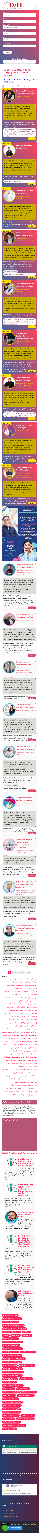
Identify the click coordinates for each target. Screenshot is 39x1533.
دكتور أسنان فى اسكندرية (10, 1315)
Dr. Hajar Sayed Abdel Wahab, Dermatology (23, 379)
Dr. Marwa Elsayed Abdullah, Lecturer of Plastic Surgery (25, 285)
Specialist (6, 25)
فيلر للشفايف (16, 1094)
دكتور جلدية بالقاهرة (28, 1415)
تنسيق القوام (11, 985)
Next (22, 973)
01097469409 (8, 1511)
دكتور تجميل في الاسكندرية (11, 1345)
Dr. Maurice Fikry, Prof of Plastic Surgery (24, 426)
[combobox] (19, 21)
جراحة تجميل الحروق (16, 979)
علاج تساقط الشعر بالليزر (29, 1079)
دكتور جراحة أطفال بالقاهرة (27, 1392)
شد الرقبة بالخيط (18, 1001)
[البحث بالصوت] (5, 1528)
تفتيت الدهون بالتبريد (30, 1051)
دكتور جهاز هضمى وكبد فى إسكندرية (14, 1358)
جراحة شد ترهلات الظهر (13, 1029)
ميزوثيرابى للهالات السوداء (29, 1094)
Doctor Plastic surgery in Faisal (25, 570)
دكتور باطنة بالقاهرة (23, 1388)
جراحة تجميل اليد (17, 982)
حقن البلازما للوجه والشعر (17, 994)
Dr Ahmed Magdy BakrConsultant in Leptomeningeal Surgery (24, 336)
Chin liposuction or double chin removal (25, 1215)
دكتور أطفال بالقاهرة (9, 1382)
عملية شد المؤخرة (31, 1088)
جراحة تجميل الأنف (31, 985)
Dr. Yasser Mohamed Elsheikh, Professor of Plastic (23, 665)
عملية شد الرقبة (17, 1004)
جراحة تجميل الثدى (31, 1026)
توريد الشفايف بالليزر (17, 1057)
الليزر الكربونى (9, 1041)
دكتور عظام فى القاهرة (9, 1428)
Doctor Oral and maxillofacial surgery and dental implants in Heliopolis (18, 674)
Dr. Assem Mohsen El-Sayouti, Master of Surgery (25, 234)
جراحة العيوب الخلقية (20, 988)
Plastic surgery (22, 86)
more (6, 1179)
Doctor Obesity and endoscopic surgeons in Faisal (25, 573)
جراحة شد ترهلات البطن (29, 1029)
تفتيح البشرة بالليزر (16, 1048)
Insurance (6, 43)
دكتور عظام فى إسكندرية (28, 1352)
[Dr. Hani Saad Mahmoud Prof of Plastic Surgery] (19, 533)
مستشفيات (26, 1332)
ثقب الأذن (7, 1057)
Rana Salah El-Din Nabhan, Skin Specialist (24, 146)
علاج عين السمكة (15, 1079)
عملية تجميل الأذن (16, 1085)
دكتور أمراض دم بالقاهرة (10, 1398)
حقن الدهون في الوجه (30, 1004)
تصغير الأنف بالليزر (20, 1041)
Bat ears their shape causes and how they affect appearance (26, 1269)
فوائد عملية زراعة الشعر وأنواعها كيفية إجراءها (26, 1293)
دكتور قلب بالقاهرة (8, 1388)
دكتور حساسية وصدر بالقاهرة (12, 1405)
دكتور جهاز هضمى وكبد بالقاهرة (12, 1402)
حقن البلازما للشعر (11, 1060)
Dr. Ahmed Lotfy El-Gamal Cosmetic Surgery (24, 192)
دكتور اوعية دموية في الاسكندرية (12, 1348)
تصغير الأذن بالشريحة (10, 1044)
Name (5, 12)
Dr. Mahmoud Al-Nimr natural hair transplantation (25, 748)
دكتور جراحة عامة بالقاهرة (11, 1415)
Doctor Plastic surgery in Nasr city (26, 710)
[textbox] (19, 39)
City (4, 31)
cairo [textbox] (5, 34)
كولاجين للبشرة (32, 997)
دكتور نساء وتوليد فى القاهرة (25, 1418)
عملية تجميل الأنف (21, 1082)
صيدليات (6, 1335)
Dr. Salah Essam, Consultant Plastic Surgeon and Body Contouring (25, 885)
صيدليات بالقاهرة (8, 1418)
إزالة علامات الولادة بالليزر (15, 1019)
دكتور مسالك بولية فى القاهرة (11, 1422)
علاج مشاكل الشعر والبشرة (18, 1010)
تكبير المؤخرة (32, 1054)
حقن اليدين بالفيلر (31, 1063)
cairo (15, 86)
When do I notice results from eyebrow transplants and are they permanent (25, 1190)
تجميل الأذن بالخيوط (30, 1048)
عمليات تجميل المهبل (30, 1085)
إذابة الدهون (15, 1016)
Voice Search (5, 1524)
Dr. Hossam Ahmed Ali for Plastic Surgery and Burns (24, 566)
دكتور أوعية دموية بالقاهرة (26, 1395)
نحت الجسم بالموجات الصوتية (14, 1088)
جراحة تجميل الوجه (31, 979)
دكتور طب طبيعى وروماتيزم (11, 1332)
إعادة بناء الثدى (32, 1022)
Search (7, 52)
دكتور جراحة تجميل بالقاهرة (11, 1412)
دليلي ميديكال (27, 1335)
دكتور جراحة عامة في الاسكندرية (12, 1342)
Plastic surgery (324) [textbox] (10, 27)
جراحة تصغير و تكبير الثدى (29, 1035)
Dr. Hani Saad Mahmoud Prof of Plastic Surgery (24, 468)
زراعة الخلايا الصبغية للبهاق (28, 1069)
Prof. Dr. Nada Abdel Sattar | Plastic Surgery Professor (25, 615)
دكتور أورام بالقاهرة (9, 1395)
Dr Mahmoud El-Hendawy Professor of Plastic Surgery (25, 92)
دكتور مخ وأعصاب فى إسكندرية (12, 1375)
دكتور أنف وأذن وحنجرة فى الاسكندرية (14, 1328)
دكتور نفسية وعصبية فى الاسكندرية (13, 1325)
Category (6, 19)
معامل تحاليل (15, 1335)
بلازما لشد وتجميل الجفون (28, 1016)
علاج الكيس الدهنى (31, 1076)
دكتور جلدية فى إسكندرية (26, 1365)
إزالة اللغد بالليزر (32, 994)
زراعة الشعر (5, 1069)
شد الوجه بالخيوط (17, 991)
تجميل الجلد (33, 988)
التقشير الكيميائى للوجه (13, 1038)
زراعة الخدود (22, 1066)
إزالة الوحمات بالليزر (31, 1019)
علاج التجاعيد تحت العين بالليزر (14, 1076)
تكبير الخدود (8, 1004)
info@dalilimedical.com (11, 1516)
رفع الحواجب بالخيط (30, 991)
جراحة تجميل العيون (30, 982)
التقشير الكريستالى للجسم (29, 1038)
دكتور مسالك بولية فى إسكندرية (12, 1362)
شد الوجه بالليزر (20, 1007)
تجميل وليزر (20, 985)
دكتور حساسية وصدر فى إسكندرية (13, 1372)
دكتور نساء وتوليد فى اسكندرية (12, 1318)
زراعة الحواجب (32, 1066)
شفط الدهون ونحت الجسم (10, 1035)
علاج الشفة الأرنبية (18, 1073)
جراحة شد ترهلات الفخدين (28, 1032)
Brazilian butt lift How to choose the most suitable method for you (25, 1162)
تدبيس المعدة (22, 1044)
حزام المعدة (22, 1060)
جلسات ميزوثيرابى (31, 1013)
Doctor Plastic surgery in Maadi (25, 620)
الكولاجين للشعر (32, 1041)
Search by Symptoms (19, 59)
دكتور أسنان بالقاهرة (26, 1378)
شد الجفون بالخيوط (31, 1001)
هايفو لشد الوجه (8, 1013)
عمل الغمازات (32, 1082)
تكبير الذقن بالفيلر (16, 1051)
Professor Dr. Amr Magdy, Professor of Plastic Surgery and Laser (25, 928)
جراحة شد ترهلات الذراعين (10, 1032)
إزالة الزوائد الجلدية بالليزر (17, 1022)
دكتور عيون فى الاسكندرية (10, 1322)
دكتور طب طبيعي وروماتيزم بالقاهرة (14, 1425)
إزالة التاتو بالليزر (20, 1013)
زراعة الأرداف (20, 1063)
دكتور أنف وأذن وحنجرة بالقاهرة (13, 1385)
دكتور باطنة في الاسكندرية (10, 1338)
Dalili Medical (8, 86)
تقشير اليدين (23, 1054)
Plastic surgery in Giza (22, 151)
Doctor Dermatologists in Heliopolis (24, 476)
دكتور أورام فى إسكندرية (10, 1378)
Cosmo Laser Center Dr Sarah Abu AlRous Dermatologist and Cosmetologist (24, 843)
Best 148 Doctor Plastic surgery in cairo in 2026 (19, 81)
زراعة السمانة (15, 1069)
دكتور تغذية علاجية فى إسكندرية (12, 1368)
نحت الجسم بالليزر (31, 1091)
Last (28, 973)
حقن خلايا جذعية (11, 997)
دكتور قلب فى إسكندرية (10, 1365)
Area (4, 37)
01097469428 (8, 1513)
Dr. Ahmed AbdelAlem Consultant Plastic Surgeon (25, 706)
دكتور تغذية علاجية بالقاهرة (11, 1408)
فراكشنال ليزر (22, 997)
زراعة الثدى (11, 1063)
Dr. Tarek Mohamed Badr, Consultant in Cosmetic (24, 798)
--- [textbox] (5, 21)
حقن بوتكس (10, 1007)
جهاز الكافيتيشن (32, 1060)
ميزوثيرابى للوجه (18, 1026)
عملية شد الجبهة (32, 1007)
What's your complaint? (12, 1528)
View (31, 139)
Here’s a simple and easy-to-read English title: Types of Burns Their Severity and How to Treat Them (19, 1242)
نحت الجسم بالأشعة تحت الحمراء (13, 1091)
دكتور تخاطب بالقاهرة (10, 1392)
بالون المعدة (33, 1044)
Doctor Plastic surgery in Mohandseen (23, 197)
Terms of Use (32, 1524)
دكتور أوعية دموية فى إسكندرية (12, 1355)
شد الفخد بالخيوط (31, 1073)
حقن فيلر (7, 991)
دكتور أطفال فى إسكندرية (10, 1352)
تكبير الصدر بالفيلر (31, 1057)
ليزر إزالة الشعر (32, 1010)
